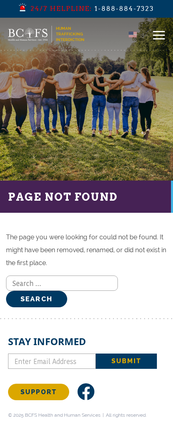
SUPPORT (39, 392)
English (144, 34)
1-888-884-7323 (124, 8)
